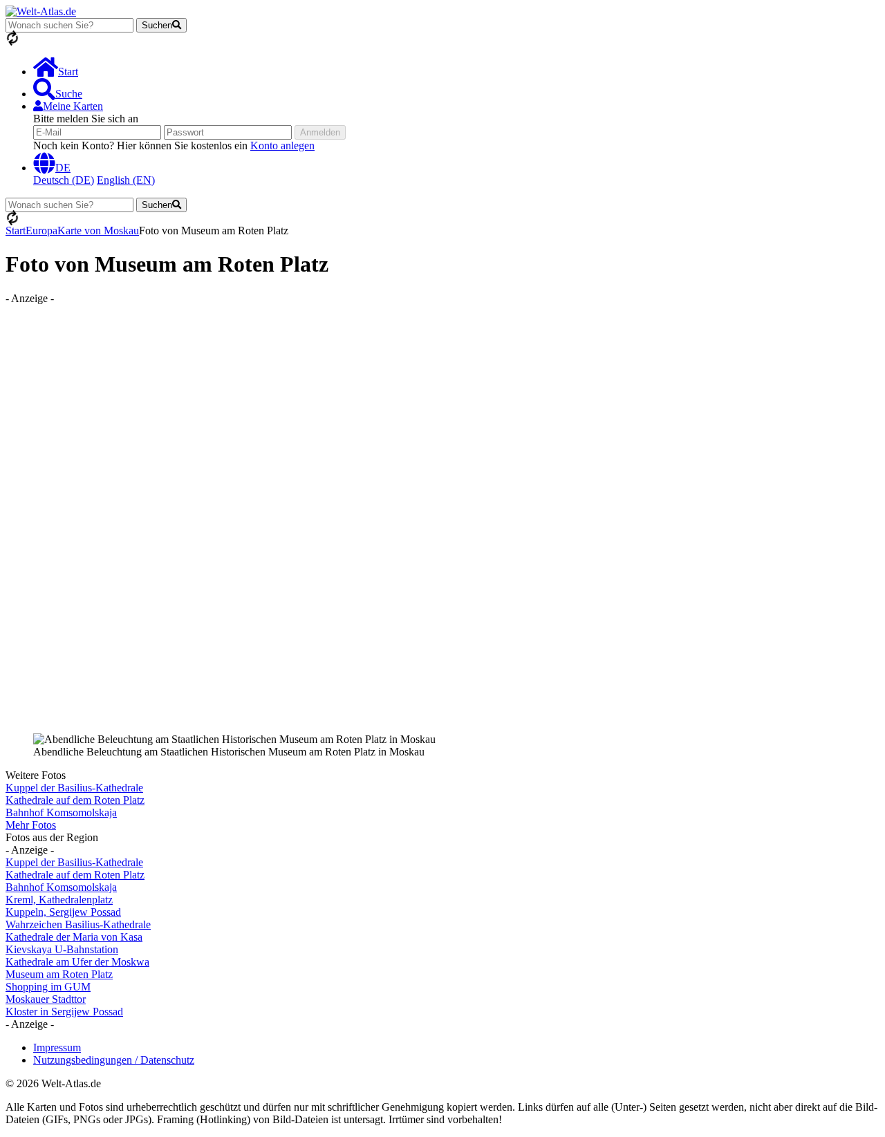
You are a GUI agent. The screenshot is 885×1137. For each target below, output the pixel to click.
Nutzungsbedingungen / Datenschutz (113, 1060)
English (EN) (126, 180)
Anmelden (320, 132)
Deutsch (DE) (63, 180)
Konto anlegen (282, 145)
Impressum (57, 1047)
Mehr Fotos (31, 825)
